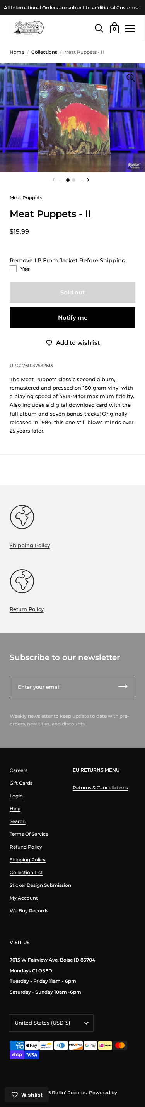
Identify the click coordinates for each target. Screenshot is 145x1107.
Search (18, 821)
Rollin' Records (69, 1092)
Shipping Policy (30, 545)
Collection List (26, 872)
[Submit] (123, 686)
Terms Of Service (29, 834)
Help (15, 808)
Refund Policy (26, 847)
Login (16, 796)
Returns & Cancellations (100, 787)
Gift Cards (21, 783)
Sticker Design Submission (40, 885)
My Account (24, 898)
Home (17, 52)
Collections (44, 52)
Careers (18, 770)
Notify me (72, 317)
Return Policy (27, 609)
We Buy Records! (29, 911)
